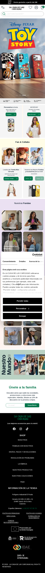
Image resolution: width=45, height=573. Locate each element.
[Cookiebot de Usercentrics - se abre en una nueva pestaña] (32, 254)
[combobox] (28, 178)
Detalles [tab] (22, 261)
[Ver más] (19, 364)
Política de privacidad (11, 513)
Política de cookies (34, 513)
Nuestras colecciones (22, 476)
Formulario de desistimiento (34, 517)
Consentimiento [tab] (9, 261)
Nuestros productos (22, 470)
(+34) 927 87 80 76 (29, 508)
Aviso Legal (11, 516)
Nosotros (22, 440)
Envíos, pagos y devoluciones (22, 452)
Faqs (22, 482)
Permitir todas (22, 301)
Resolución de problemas (22, 458)
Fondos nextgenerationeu (11, 521)
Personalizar (21, 308)
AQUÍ (18, 284)
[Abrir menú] (2, 7)
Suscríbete (32, 405)
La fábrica (22, 464)
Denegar (22, 316)
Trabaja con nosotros (22, 446)
